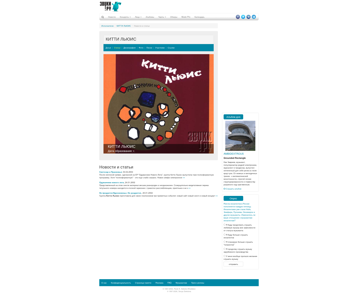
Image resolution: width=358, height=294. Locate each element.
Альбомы (150, 16)
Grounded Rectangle (235, 158)
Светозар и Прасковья (110, 171)
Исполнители (107, 25)
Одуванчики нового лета (111, 182)
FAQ (169, 282)
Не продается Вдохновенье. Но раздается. (120, 192)
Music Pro (186, 16)
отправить (233, 264)
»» (184, 177)
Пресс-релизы (197, 282)
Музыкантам (181, 282)
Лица (137, 16)
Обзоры (173, 16)
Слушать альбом (233, 188)
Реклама (159, 282)
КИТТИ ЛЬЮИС (124, 25)
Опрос (233, 198)
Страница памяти (143, 282)
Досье (108, 47)
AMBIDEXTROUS (234, 153)
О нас (104, 282)
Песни (149, 47)
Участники (160, 47)
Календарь (199, 16)
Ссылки (171, 47)
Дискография (129, 47)
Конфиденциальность (121, 282)
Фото (141, 47)
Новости (112, 16)
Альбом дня (233, 117)
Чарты (161, 16)
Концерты (124, 16)
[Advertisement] (179, 6)
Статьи (117, 47)
